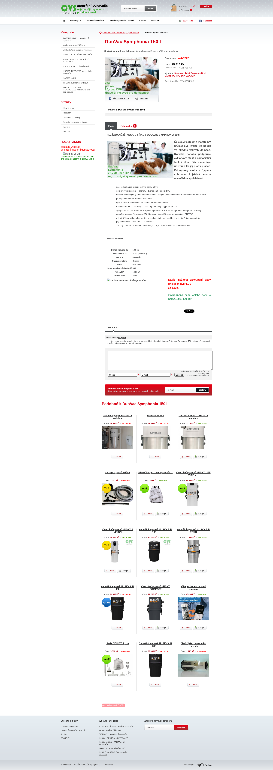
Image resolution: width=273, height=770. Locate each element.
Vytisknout (144, 98)
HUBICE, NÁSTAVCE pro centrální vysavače (77, 72)
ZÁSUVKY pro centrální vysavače (77, 50)
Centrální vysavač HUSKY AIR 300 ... (155, 644)
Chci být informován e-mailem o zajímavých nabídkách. (133, 389)
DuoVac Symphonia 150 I (156, 32)
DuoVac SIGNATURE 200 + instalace (193, 416)
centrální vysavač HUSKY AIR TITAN (193, 530)
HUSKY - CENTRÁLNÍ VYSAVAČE (78, 55)
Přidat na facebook (121, 98)
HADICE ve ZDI (69, 78)
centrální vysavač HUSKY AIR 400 (117, 587)
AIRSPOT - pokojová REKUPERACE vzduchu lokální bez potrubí (76, 89)
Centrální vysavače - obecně (121, 21)
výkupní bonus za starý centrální (193, 587)
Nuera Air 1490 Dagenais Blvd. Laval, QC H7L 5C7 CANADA (186, 74)
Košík (206, 6)
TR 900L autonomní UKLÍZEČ (76, 83)
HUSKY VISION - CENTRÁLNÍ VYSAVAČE (76, 60)
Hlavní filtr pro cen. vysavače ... (155, 472)
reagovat (122, 337)
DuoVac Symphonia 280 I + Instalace (117, 416)
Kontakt (142, 21)
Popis (111, 126)
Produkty (74, 21)
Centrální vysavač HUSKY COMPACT (155, 587)
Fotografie (128, 126)
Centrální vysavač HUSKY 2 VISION (117, 530)
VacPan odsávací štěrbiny (74, 45)
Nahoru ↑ (109, 765)
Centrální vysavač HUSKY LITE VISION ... (193, 473)
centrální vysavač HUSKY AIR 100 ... (155, 530)
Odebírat (202, 390)
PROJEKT (155, 21)
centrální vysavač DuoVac (113, 705)
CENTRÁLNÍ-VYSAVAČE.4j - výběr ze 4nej (121, 32)
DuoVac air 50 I (155, 415)
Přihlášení (185, 10)
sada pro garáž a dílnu (117, 472)
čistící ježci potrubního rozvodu (193, 644)
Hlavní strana (68, 108)
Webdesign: (189, 765)
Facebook (207, 21)
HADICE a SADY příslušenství (76, 66)
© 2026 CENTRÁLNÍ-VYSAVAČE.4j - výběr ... (80, 765)
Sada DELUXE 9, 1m (117, 643)
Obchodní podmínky (95, 21)
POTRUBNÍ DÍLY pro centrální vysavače (76, 39)
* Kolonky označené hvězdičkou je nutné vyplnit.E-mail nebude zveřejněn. (194, 373)
